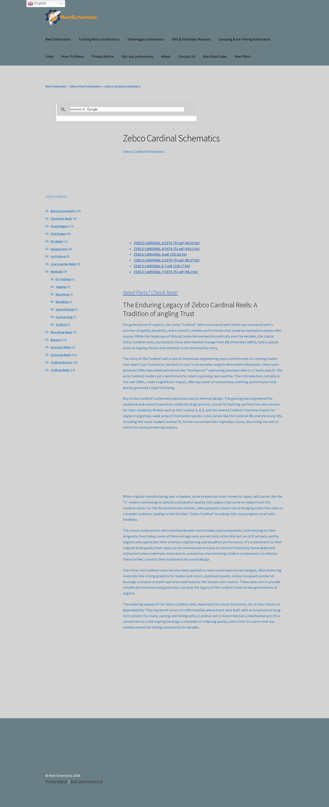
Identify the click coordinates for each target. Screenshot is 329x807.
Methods (57, 272)
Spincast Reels (61, 347)
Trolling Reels (60, 370)
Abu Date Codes (215, 56)
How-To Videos (72, 56)
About (166, 56)
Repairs (56, 340)
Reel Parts (243, 56)
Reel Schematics (58, 39)
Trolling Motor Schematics (99, 39)
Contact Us (186, 56)
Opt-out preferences (137, 56)
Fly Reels (57, 241)
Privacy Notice (103, 56)
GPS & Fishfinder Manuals (191, 39)
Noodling (62, 302)
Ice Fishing (58, 256)
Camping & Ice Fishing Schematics (244, 39)
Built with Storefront (86, 781)
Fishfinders (58, 234)
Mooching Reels (61, 332)
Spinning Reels (61, 355)
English (39, 3)
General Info (59, 249)
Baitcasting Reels (63, 211)
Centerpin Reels (61, 219)
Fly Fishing (63, 279)
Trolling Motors (61, 362)
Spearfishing (65, 309)
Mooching (62, 294)
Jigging (61, 287)
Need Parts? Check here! (150, 292)
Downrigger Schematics (146, 39)
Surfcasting (64, 317)
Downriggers (59, 226)
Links (49, 56)
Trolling (61, 325)
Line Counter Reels (63, 264)
